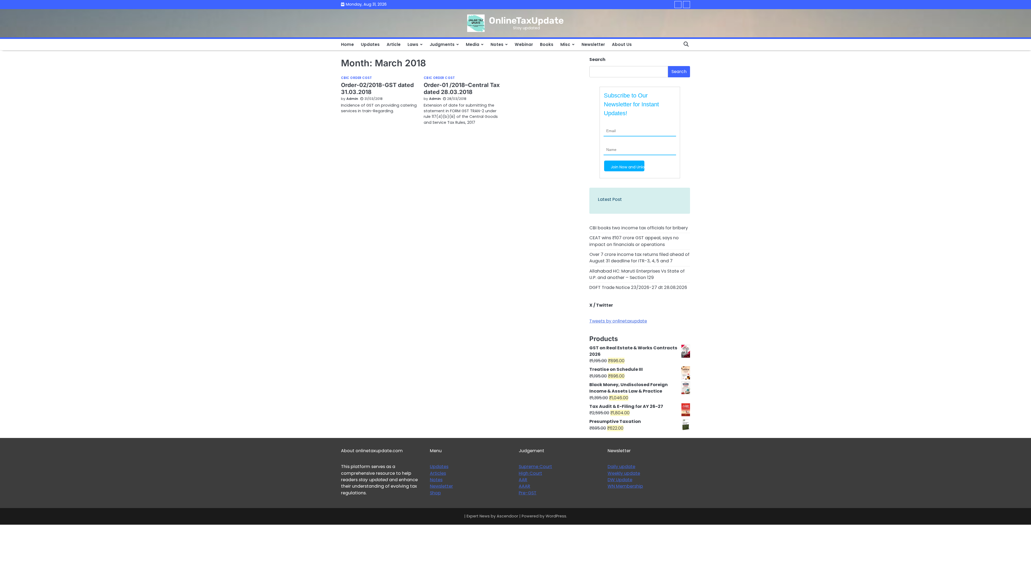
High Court (530, 473)
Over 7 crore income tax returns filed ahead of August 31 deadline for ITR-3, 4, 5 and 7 (639, 257)
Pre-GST (527, 493)
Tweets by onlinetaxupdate (618, 321)
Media (472, 44)
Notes (497, 44)
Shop (435, 493)
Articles (438, 473)
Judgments (442, 44)
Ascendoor (507, 516)
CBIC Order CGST (356, 78)
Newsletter (593, 44)
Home (347, 44)
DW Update (620, 480)
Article (394, 44)
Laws (413, 44)
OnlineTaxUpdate (526, 20)
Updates (370, 44)
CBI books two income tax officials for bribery (638, 228)
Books (546, 44)
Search (597, 59)
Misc (565, 44)
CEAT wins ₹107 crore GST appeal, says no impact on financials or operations (634, 241)
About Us (622, 44)
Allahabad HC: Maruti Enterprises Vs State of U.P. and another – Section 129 (637, 274)
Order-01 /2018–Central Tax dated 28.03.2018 (462, 88)
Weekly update (624, 473)
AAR (523, 480)
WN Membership (625, 486)
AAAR (524, 486)
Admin (352, 98)
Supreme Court (535, 466)
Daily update (621, 466)
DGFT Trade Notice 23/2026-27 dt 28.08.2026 (638, 287)
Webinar (524, 44)
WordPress (556, 516)
